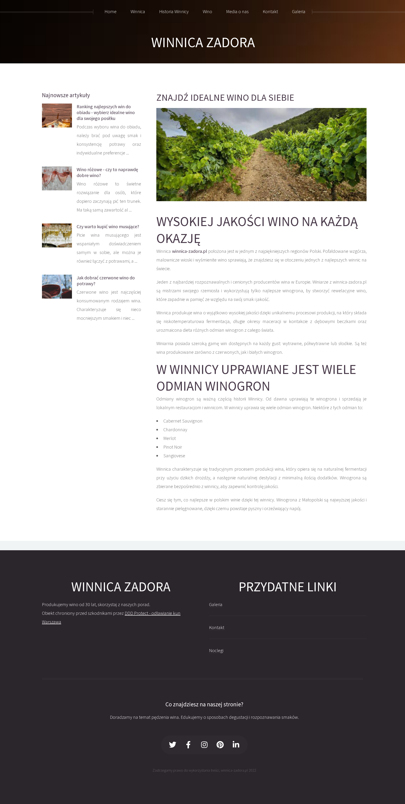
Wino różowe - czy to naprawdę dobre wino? (107, 172)
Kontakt (216, 627)
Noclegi (216, 650)
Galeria (215, 604)
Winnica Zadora (203, 42)
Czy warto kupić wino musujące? (108, 226)
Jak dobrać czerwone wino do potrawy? (106, 280)
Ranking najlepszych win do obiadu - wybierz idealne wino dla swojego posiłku (106, 112)
